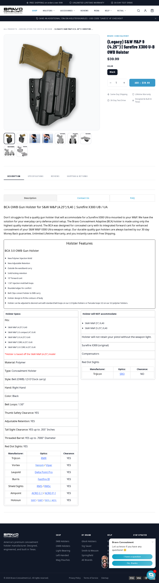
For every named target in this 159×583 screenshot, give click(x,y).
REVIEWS (85, 10)
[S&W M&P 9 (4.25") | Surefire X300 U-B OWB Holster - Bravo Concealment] (9, 138)
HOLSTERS (47, 10)
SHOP (34, 10)
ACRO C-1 (37, 493)
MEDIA (96, 10)
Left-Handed (62, 555)
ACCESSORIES (66, 10)
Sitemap (104, 578)
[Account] (145, 10)
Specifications (35, 176)
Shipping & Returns (77, 176)
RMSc (47, 486)
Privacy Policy (75, 578)
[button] (151, 575)
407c (54, 500)
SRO (122, 374)
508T (40, 500)
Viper (49, 465)
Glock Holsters (89, 541)
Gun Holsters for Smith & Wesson (35, 29)
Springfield (87, 555)
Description (13, 176)
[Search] (138, 10)
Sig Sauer (87, 545)
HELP (107, 10)
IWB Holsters (62, 541)
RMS (39, 486)
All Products (10, 29)
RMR (43, 458)
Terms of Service (91, 578)
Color (110, 66)
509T (33, 500)
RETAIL (120, 10)
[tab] (30, 197)
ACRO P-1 (50, 493)
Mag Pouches (63, 559)
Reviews (55, 176)
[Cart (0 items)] (152, 10)
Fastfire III (44, 479)
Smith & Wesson (90, 550)
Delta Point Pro (44, 472)
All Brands (87, 559)
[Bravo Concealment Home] (13, 10)
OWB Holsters (63, 545)
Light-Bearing (63, 550)
